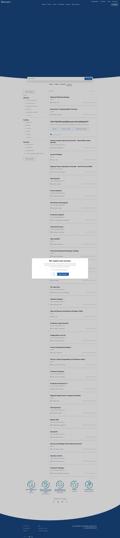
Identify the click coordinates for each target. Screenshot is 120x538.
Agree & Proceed (63, 274)
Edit (54, 274)
